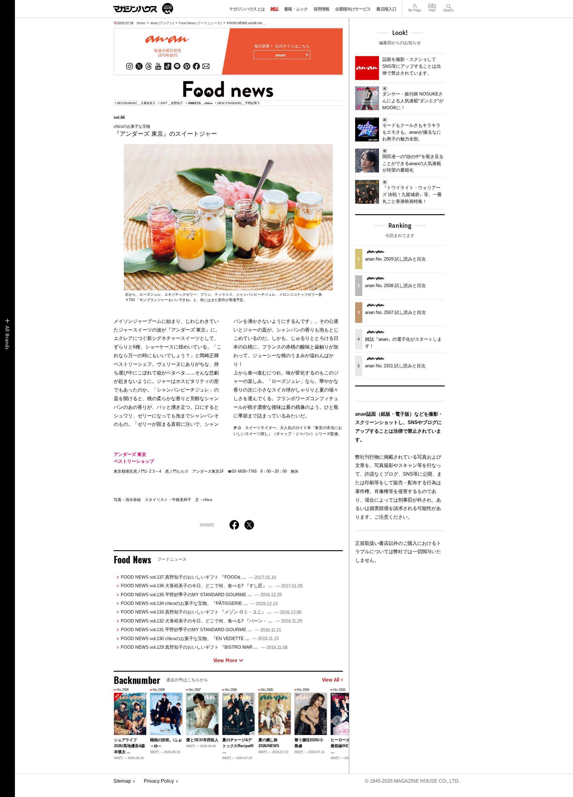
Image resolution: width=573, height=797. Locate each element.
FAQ (432, 5)
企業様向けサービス (353, 9)
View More (225, 660)
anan (280, 55)
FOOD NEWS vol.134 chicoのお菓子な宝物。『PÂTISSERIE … (199, 603)
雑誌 (274, 9)
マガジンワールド (143, 8)
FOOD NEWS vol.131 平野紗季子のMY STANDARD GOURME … (201, 629)
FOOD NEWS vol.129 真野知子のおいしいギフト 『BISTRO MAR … (204, 647)
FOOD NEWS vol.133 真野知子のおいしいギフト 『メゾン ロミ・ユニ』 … (211, 611)
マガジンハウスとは (247, 9)
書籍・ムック (296, 9)
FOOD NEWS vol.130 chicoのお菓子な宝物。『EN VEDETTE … (200, 638)
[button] (337, 721)
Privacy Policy (159, 781)
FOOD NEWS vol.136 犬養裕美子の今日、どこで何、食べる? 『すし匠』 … (212, 585)
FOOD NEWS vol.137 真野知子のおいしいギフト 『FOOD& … (198, 576)
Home (141, 23)
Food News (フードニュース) (200, 23)
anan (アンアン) (162, 23)
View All (330, 680)
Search (448, 5)
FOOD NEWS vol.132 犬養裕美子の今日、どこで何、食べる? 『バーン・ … (211, 620)
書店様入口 (386, 9)
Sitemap (122, 781)
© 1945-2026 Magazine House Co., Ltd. (412, 781)
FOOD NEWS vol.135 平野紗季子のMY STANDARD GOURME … (201, 594)
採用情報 (321, 9)
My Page (414, 5)
